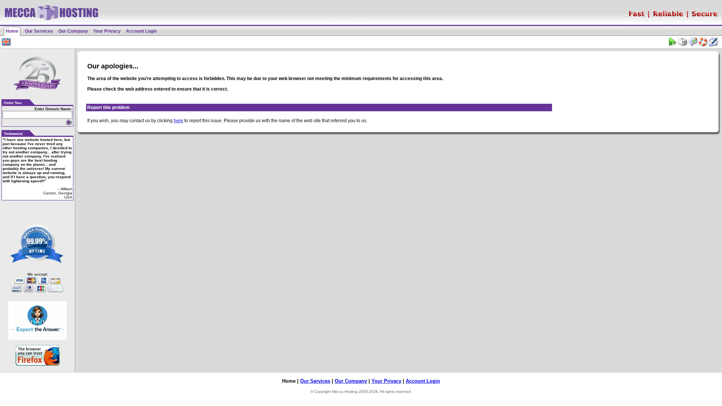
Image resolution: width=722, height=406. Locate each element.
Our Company (73, 31)
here (178, 120)
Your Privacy (107, 31)
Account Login (141, 31)
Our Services (39, 31)
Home (12, 31)
